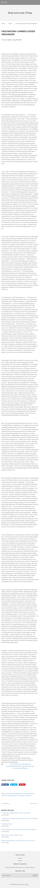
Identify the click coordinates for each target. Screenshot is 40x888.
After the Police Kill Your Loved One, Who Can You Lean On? (18, 840)
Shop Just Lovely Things (22, 884)
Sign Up (35, 875)
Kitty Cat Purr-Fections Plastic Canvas (12, 835)
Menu (5, 2)
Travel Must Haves (6, 824)
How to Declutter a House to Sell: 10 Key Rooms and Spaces (18, 829)
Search (20, 858)
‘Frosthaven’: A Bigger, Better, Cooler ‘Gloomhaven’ (16, 813)
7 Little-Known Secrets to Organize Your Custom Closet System (19, 818)
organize (22, 795)
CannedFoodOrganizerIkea (9, 795)
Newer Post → (34, 803)
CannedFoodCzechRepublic (14, 793)
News (10, 23)
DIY (18, 795)
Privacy (20, 861)
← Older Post (5, 803)
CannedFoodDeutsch (29, 793)
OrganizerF (28, 795)
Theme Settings (30, 867)
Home (3, 23)
